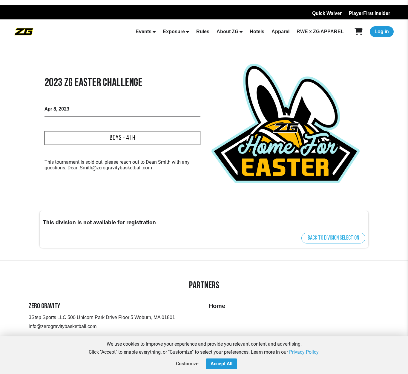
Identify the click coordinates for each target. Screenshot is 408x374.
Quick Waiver (327, 13)
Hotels (257, 31)
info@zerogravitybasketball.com (62, 326)
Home (217, 306)
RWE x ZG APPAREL (320, 31)
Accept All (221, 364)
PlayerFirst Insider (369, 13)
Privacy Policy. (304, 352)
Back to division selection (333, 238)
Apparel (280, 31)
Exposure (174, 31)
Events (143, 31)
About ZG (227, 31)
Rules (202, 31)
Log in (382, 31)
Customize (187, 364)
